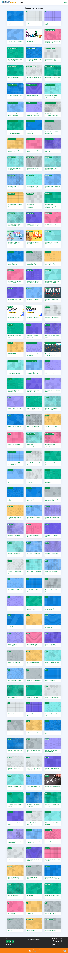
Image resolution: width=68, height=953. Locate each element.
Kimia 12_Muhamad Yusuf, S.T (14, 714)
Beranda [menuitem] (21, 2)
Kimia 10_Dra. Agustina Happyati (34, 680)
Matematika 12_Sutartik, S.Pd (33, 299)
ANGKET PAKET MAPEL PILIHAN (52, 895)
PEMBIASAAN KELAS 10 (50, 913)
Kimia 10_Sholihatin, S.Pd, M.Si (52, 662)
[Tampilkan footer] (64, 951)
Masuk (65, 2)
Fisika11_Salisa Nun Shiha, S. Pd (52, 571)
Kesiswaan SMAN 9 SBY (50, 930)
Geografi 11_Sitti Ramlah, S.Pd (33, 732)
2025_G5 (10, 930)
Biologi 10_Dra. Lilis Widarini (14, 626)
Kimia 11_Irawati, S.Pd (50, 680)
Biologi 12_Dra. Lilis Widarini (33, 626)
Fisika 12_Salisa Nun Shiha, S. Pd (15, 589)
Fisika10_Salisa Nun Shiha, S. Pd (34, 571)
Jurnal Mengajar (48, 841)
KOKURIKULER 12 (11, 913)
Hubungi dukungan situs (35, 939)
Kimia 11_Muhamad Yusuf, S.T (52, 697)
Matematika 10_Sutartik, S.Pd (14, 299)
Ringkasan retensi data (34, 944)
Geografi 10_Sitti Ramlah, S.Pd (14, 732)
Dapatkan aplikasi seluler (34, 946)
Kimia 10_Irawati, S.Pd (12, 697)
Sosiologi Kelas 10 (31, 41)
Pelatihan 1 (10, 859)
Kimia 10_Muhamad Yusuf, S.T (33, 697)
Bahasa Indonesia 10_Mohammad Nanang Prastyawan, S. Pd (32, 206)
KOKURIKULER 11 (30, 913)
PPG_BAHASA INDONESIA (51, 224)
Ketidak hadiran (30, 895)
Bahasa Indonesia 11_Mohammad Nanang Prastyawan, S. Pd (50, 206)
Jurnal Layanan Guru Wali (32, 930)
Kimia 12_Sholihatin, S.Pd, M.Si (14, 680)
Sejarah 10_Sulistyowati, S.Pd (14, 408)
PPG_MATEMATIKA (12, 353)
